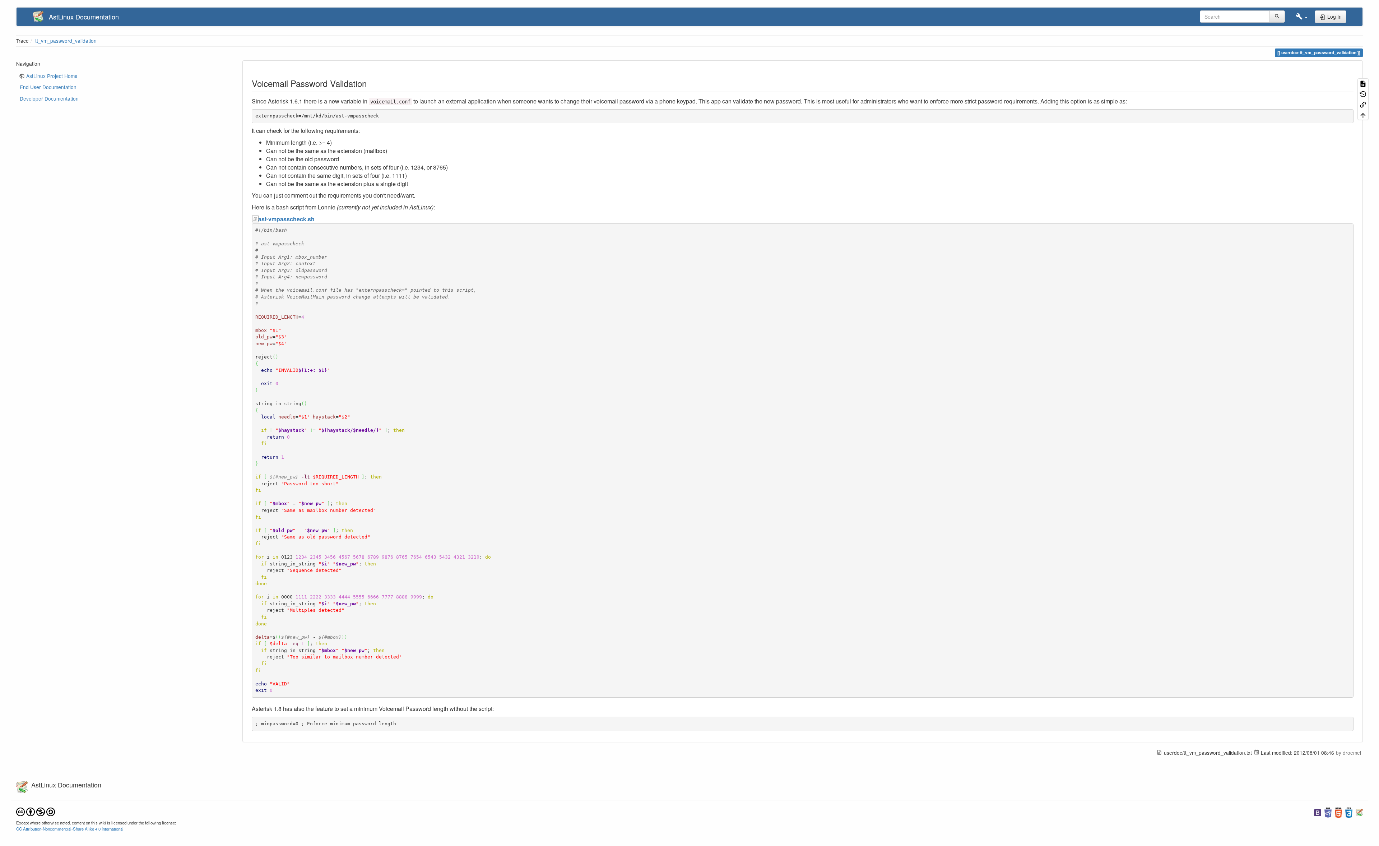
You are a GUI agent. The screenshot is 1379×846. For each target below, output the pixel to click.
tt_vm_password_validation (66, 40)
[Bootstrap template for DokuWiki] (1317, 811)
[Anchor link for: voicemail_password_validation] (371, 83)
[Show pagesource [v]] (1363, 83)
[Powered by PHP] (1328, 811)
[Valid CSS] (1348, 811)
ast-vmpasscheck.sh (286, 219)
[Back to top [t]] (1363, 115)
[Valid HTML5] (1338, 811)
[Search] (1277, 16)
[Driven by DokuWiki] (1359, 811)
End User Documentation (48, 87)
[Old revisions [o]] (1363, 94)
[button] (1301, 17)
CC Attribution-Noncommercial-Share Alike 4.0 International (70, 829)
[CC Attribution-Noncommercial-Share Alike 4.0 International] (35, 811)
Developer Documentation (49, 98)
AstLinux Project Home (52, 75)
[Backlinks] (1363, 104)
